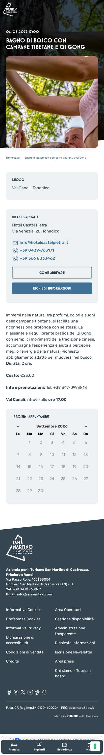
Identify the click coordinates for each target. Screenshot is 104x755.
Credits (12, 661)
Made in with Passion (76, 716)
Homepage (13, 157)
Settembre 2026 (52, 426)
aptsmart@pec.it (81, 708)
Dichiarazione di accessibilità (20, 640)
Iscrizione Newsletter (73, 652)
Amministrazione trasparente (70, 631)
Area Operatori (68, 609)
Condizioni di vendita (24, 652)
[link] (14, 746)
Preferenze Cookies (23, 619)
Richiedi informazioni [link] (52, 288)
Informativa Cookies (24, 609)
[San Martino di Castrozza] (10, 9)
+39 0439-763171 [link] (37, 250)
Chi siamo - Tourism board (73, 673)
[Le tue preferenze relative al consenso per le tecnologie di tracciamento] (95, 746)
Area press (64, 661)
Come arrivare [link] (52, 273)
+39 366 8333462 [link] (37, 258)
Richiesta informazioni (75, 643)
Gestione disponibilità (74, 619)
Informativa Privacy (23, 628)
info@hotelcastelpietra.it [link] (44, 242)
